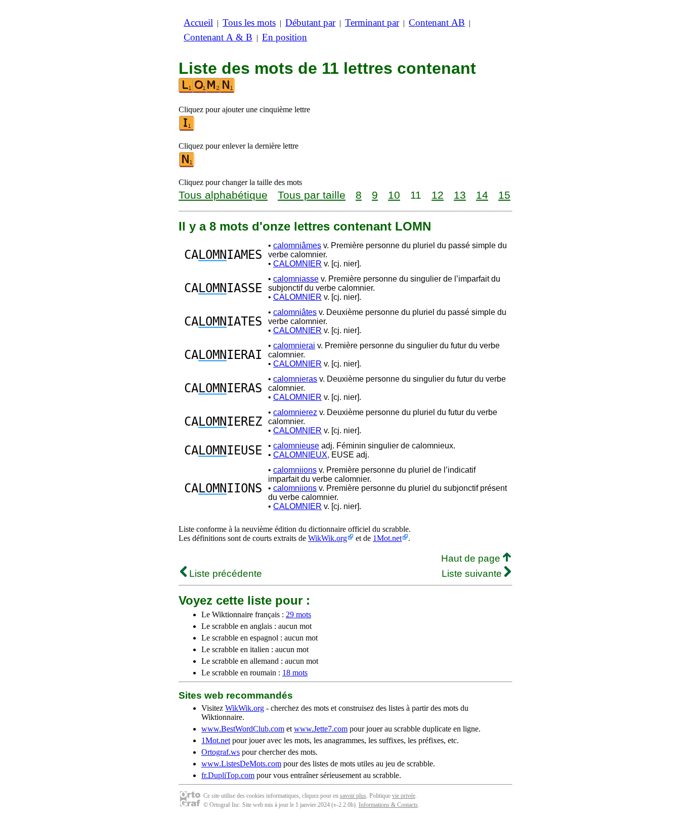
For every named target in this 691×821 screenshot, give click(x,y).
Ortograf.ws (220, 752)
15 (504, 195)
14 (482, 195)
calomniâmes (297, 245)
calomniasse (296, 279)
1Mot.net (387, 538)
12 (437, 195)
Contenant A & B (218, 37)
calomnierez (295, 412)
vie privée (403, 795)
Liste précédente (224, 573)
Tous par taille (312, 195)
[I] (187, 128)
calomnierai (294, 345)
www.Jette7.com (321, 728)
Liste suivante (473, 573)
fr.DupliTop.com (227, 775)
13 (460, 195)
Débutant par (310, 22)
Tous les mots (249, 22)
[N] (187, 165)
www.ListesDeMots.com (241, 763)
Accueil (198, 22)
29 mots (298, 614)
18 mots (295, 672)
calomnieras (295, 379)
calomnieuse (296, 445)
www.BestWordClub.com (242, 728)
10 (394, 195)
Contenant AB (437, 22)
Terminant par (372, 22)
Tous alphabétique (223, 195)
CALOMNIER (297, 263)
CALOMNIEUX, (301, 454)
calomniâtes (295, 312)
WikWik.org (327, 538)
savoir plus (353, 795)
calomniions (295, 470)
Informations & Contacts (388, 804)
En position (284, 37)
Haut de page (472, 558)
